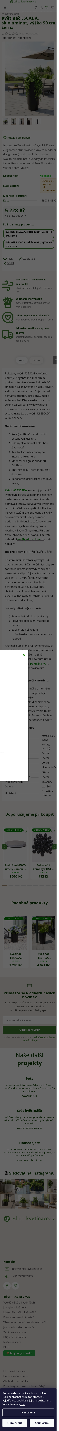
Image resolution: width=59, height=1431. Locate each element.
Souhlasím (42, 1423)
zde (22, 1404)
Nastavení (28, 1412)
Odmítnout (14, 1423)
